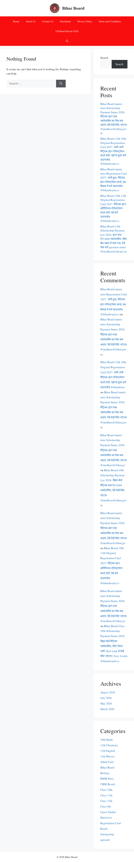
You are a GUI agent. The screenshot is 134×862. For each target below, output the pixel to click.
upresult (105, 840)
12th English (107, 751)
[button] (67, 41)
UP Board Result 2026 (67, 31)
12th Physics (107, 756)
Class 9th (105, 806)
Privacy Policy (84, 21)
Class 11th (106, 795)
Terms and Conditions (110, 21)
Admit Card (107, 762)
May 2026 (106, 703)
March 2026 (107, 709)
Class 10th (106, 790)
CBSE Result (107, 784)
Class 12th (106, 801)
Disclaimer (65, 21)
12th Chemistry (109, 745)
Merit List (106, 817)
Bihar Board (73, 8)
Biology (105, 773)
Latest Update (108, 812)
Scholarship (107, 834)
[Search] (61, 84)
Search (104, 58)
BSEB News (107, 778)
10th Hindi (106, 740)
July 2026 (106, 698)
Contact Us (47, 21)
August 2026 (107, 692)
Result (104, 829)
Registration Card (110, 823)
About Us (31, 21)
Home (16, 21)
